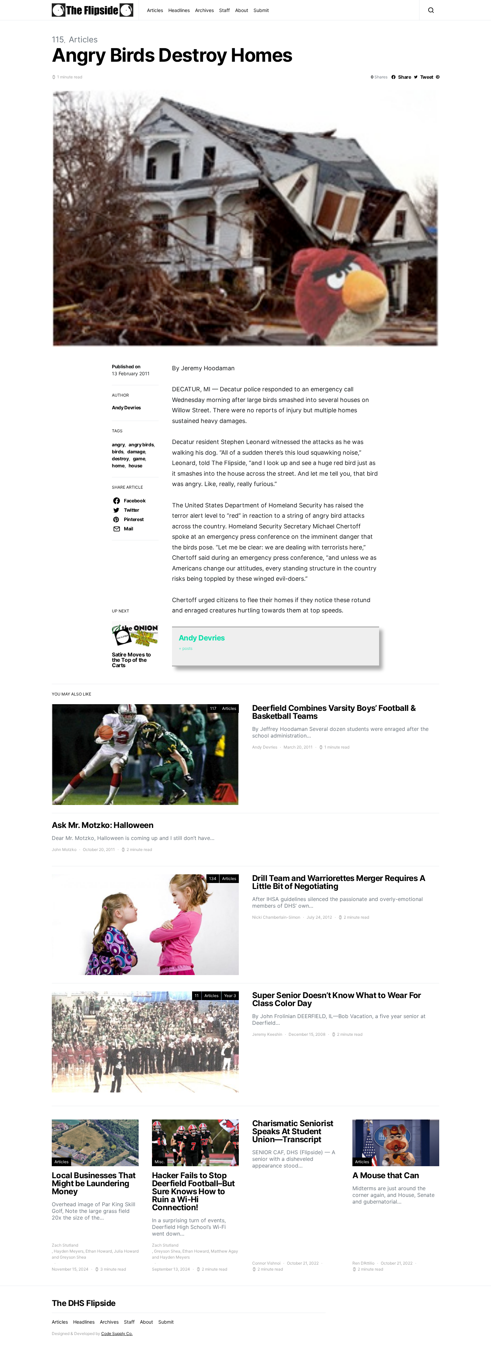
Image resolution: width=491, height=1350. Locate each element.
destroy (120, 458)
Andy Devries (126, 407)
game (139, 458)
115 (58, 39)
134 (212, 878)
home (118, 465)
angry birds (141, 444)
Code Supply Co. (117, 1333)
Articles (155, 10)
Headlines (179, 10)
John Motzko (64, 849)
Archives (204, 10)
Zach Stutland (65, 1245)
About (241, 10)
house (135, 465)
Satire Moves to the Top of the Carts (131, 659)
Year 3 (230, 995)
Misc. (160, 1161)
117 (213, 708)
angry (118, 444)
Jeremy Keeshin (267, 1034)
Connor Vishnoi (266, 1263)
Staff (224, 10)
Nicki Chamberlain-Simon (276, 917)
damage (136, 451)
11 (197, 995)
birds (117, 451)
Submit (261, 10)
